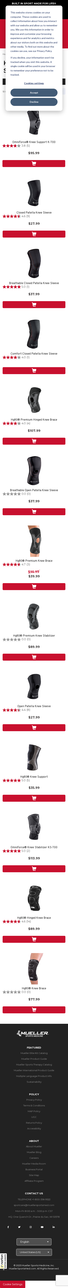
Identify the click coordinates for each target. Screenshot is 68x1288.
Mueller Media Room (34, 1163)
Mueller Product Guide (34, 1058)
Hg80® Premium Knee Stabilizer (34, 636)
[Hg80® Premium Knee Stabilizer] (34, 616)
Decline (34, 101)
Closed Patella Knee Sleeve (34, 213)
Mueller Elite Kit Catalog (34, 1053)
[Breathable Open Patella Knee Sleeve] (34, 470)
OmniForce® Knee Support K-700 (33, 142)
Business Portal (34, 1169)
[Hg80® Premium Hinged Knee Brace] (34, 400)
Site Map (34, 1175)
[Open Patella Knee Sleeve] (34, 686)
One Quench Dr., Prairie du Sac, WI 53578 (36, 1216)
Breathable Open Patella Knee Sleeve (34, 490)
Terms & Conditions (34, 1105)
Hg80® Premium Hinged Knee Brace (34, 420)
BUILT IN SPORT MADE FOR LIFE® (34, 3)
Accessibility (34, 1128)
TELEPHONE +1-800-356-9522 (34, 1199)
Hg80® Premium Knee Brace (34, 561)
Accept (34, 92)
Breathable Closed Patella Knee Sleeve (34, 283)
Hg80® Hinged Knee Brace (34, 918)
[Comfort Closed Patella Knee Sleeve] (34, 334)
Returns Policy (34, 1122)
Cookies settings (34, 83)
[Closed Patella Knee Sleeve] (34, 193)
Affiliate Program (34, 1180)
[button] (3, 1262)
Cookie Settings (12, 1284)
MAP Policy (34, 1111)
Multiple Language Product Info (34, 1076)
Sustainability (34, 1081)
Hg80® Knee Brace (34, 988)
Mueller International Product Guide (34, 1070)
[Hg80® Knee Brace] (34, 968)
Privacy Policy (34, 1099)
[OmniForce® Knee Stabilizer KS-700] (34, 827)
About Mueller (34, 1146)
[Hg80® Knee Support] (34, 757)
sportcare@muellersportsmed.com (34, 1205)
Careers (34, 1158)
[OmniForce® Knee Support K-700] (33, 122)
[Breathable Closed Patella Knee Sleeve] (34, 263)
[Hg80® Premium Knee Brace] (34, 541)
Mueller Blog (34, 1152)
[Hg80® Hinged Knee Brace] (34, 898)
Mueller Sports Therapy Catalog (34, 1064)
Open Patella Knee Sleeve (34, 706)
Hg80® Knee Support (34, 777)
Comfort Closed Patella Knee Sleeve (34, 354)
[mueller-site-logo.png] (32, 1033)
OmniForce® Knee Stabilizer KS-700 (34, 847)
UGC (34, 1117)
